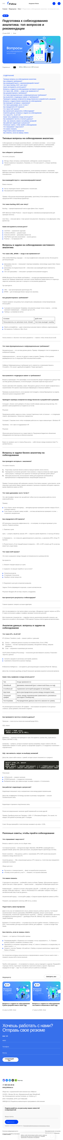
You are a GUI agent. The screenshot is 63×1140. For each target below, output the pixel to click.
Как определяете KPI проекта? (13, 107)
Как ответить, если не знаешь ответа (15, 133)
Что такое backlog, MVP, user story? (15, 85)
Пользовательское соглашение (53, 1131)
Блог (19, 9)
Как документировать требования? (15, 93)
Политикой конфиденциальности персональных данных (36, 1125)
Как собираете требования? (12, 81)
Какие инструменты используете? (14, 87)
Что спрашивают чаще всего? (13, 127)
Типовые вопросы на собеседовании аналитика (19, 79)
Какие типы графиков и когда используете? (18, 117)
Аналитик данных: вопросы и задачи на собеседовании (22, 113)
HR (6, 15)
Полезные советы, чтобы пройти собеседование (20, 125)
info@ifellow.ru (7, 1087)
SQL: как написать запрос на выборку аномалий (19, 121)
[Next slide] (59, 991)
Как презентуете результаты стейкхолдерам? (18, 111)
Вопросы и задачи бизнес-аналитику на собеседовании (22, 101)
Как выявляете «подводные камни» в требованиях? (21, 97)
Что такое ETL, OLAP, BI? (12, 115)
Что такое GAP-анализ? (11, 109)
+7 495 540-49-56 (8, 1085)
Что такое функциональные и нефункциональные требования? (25, 95)
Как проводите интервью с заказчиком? (16, 103)
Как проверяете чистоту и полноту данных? (18, 119)
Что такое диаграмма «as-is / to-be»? (15, 105)
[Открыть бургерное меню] (3, 3)
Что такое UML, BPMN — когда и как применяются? (21, 91)
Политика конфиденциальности (10, 1131)
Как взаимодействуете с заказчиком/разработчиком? (21, 83)
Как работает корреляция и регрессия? (16, 123)
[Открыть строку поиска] (59, 3)
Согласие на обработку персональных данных (13, 1133)
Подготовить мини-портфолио (13, 131)
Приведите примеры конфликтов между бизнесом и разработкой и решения (29, 99)
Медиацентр (12, 9)
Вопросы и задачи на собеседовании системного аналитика (24, 89)
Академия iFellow (34, 3)
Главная (4, 9)
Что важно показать (10, 129)
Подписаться (10, 1122)
